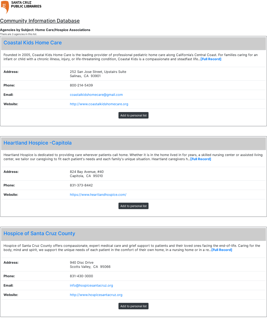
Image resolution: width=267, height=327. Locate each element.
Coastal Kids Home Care (33, 43)
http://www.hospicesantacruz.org (96, 295)
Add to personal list (133, 115)
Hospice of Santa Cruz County (39, 233)
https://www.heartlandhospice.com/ (98, 194)
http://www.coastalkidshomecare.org (99, 104)
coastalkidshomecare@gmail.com (96, 94)
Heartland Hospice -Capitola (38, 143)
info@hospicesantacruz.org (91, 285)
